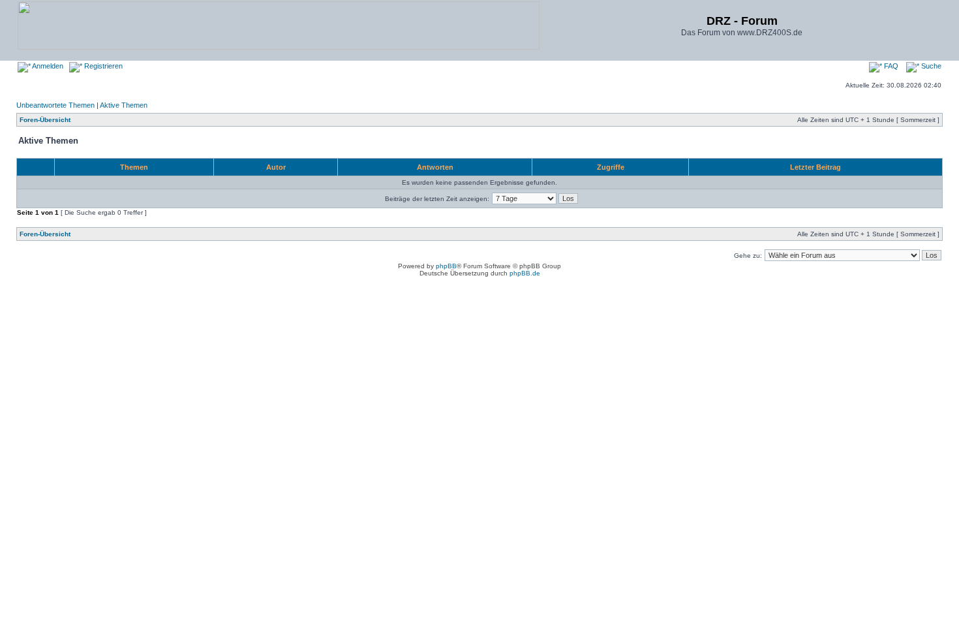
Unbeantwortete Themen (55, 105)
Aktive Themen (123, 105)
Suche (930, 66)
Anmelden (47, 66)
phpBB (446, 266)
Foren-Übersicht (45, 119)
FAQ (890, 66)
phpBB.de (525, 273)
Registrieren (102, 66)
